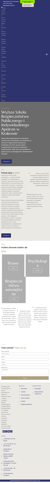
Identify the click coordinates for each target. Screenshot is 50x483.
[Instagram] (6, 431)
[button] (46, 54)
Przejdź (13, 268)
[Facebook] (4, 431)
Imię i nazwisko (5, 351)
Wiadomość (4, 367)
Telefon (3, 362)
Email (2, 356)
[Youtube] (9, 431)
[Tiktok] (11, 431)
